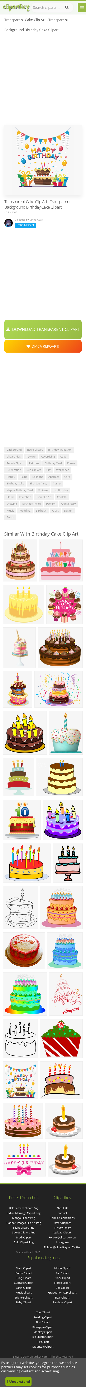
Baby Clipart (23, 1302)
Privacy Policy (62, 1227)
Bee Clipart (62, 1288)
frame (71, 463)
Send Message (25, 225)
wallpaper (62, 470)
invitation (25, 497)
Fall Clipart (62, 1273)
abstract (53, 477)
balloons (37, 477)
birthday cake (15, 483)
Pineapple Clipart (42, 1327)
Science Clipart (24, 1297)
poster (57, 483)
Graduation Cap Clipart (62, 1292)
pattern (51, 504)
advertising (48, 456)
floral (10, 497)
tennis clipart (15, 463)
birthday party (38, 483)
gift (48, 470)
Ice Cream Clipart (42, 1337)
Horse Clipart (62, 1283)
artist (55, 510)
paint (23, 477)
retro (10, 517)
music (10, 510)
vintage (43, 490)
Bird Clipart (43, 1322)
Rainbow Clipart (62, 1302)
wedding (24, 510)
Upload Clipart (62, 1232)
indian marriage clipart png (23, 1213)
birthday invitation (60, 449)
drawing (12, 504)
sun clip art (34, 470)
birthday (41, 510)
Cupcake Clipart (23, 1283)
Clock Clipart (62, 1278)
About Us (62, 1208)
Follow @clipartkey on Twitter (62, 1247)
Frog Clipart (23, 1278)
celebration (14, 470)
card (67, 477)
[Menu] (82, 7)
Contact (62, 1213)
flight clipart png (23, 1227)
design (68, 510)
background (14, 449)
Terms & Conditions (62, 1218)
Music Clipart (24, 1292)
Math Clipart (23, 1268)
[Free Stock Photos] (16, 6)
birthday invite (31, 504)
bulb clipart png (24, 1242)
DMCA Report (62, 1223)
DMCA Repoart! (44, 346)
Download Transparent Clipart (45, 329)
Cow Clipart (43, 1312)
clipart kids (14, 456)
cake (63, 456)
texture (30, 456)
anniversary (68, 504)
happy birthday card (20, 490)
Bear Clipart (62, 1297)
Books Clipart (23, 1273)
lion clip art (44, 497)
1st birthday (60, 490)
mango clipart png (23, 1218)
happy (11, 477)
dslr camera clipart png (23, 1208)
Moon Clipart (62, 1268)
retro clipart (35, 449)
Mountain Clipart (42, 1346)
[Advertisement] (43, 80)
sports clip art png (23, 1232)
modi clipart (23, 1237)
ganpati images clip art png (23, 1223)
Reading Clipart (43, 1317)
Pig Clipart (43, 1342)
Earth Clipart (23, 1288)
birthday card (53, 463)
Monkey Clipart (42, 1332)
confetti (62, 497)
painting (34, 463)
